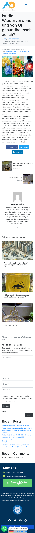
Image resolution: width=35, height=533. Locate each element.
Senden (6, 406)
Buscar (4, 411)
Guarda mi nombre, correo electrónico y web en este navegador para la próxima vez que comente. (17, 398)
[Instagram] (25, 520)
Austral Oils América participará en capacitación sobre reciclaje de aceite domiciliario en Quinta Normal (17, 430)
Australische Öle (11, 51)
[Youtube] (20, 520)
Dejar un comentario (9, 53)
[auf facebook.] (9, 520)
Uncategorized (24, 51)
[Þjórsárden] (14, 520)
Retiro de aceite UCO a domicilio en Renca (15, 425)
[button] (4, 529)
